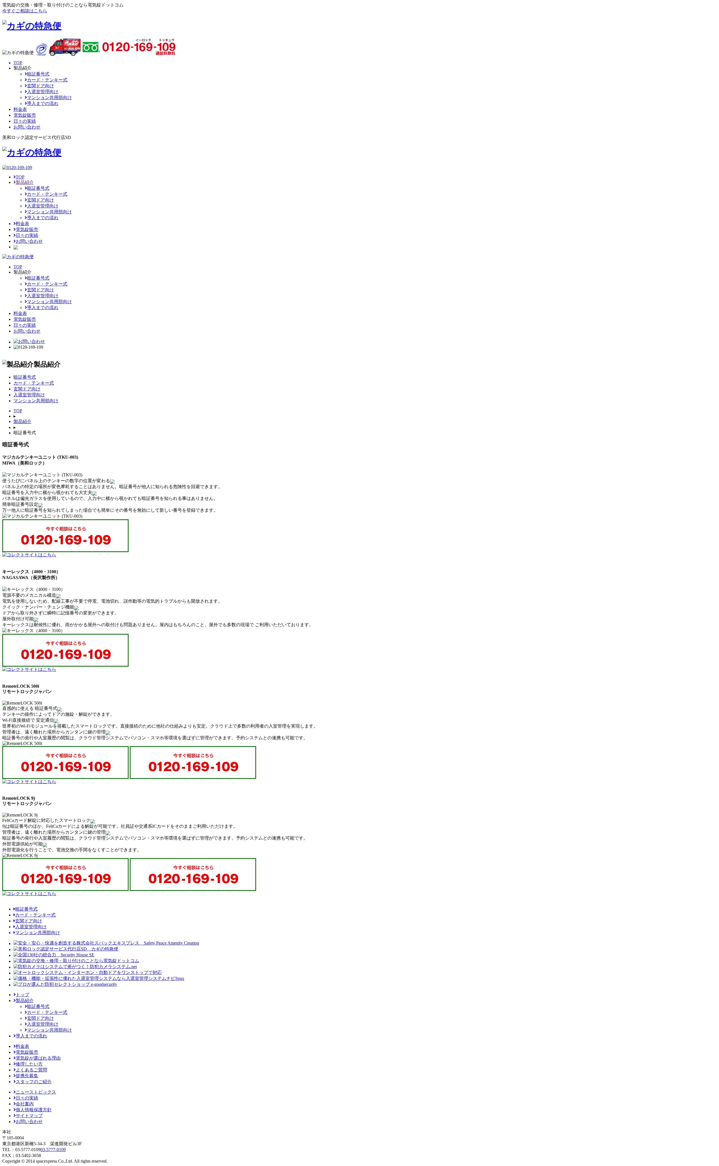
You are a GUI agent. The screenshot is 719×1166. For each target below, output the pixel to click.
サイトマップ (29, 1115)
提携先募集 (27, 1075)
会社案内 (25, 1103)
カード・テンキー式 (47, 79)
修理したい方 (29, 1064)
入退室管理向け (42, 91)
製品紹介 (25, 182)
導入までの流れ (42, 103)
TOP (20, 177)
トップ (22, 994)
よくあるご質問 (31, 1069)
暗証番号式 (38, 74)
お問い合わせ (29, 241)
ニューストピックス (36, 1092)
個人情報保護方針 (34, 1109)
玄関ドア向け (40, 85)
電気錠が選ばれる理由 (38, 1058)
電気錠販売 (27, 229)
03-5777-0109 (53, 1149)
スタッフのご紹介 (34, 1081)
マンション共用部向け (49, 97)
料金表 (22, 223)
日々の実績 (27, 235)
